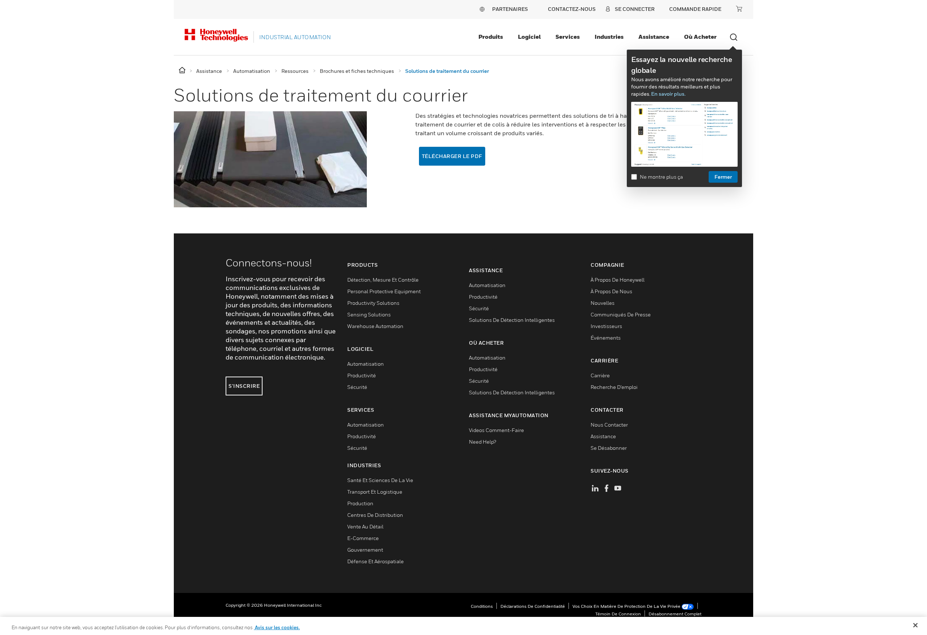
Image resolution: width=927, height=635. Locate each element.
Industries (609, 36)
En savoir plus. (668, 94)
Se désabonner (609, 448)
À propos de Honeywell (618, 280)
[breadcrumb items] (182, 70)
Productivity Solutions (373, 303)
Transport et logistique (374, 492)
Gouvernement (365, 550)
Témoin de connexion (618, 614)
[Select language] (482, 9)
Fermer (723, 177)
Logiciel (529, 36)
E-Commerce (363, 538)
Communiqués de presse (621, 314)
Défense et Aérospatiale (375, 561)
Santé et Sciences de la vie (380, 480)
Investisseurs (606, 326)
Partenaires (510, 9)
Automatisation (365, 364)
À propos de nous (611, 291)
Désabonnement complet (675, 614)
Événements (606, 338)
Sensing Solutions (369, 314)
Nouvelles (602, 303)
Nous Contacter (609, 425)
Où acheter (700, 36)
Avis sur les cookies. (277, 627)
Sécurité (357, 387)
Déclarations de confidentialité (532, 606)
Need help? (482, 442)
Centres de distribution (375, 515)
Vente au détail (365, 526)
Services (567, 36)
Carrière (600, 375)
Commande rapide (695, 9)
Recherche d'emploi (614, 387)
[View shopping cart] (739, 8)
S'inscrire (244, 386)
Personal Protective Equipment (384, 291)
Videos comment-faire (496, 430)
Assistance (653, 36)
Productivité (361, 375)
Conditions (482, 606)
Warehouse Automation (375, 326)
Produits (490, 36)
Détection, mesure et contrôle (383, 280)
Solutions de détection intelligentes (512, 320)
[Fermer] (915, 625)
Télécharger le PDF (452, 156)
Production (360, 503)
